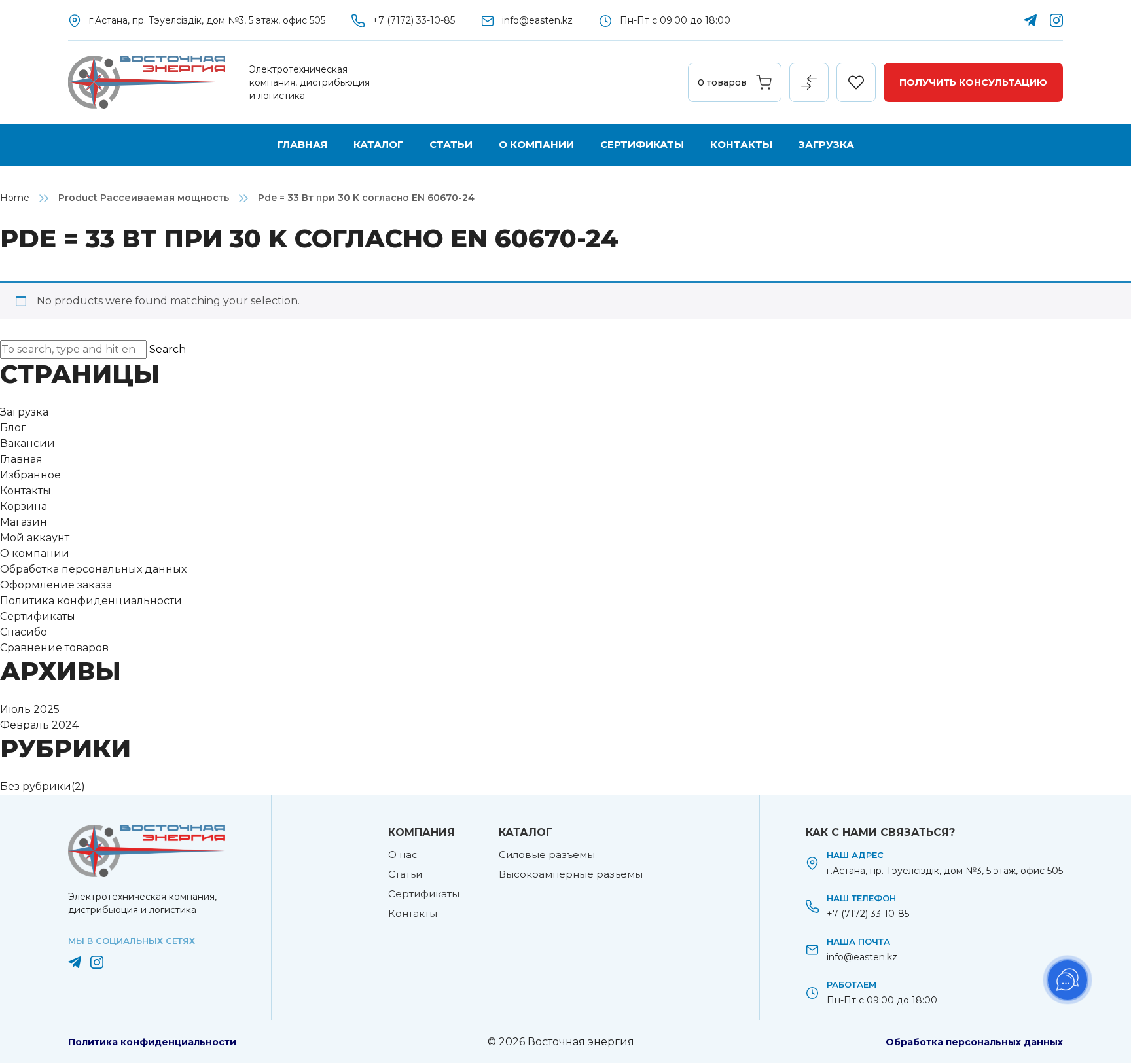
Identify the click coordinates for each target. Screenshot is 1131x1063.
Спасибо (23, 632)
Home (14, 198)
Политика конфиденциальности (91, 600)
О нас (403, 854)
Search (167, 349)
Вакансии (27, 443)
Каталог (378, 144)
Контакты (741, 144)
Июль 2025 (30, 709)
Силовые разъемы (547, 854)
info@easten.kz (537, 20)
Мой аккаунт (34, 538)
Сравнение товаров (54, 647)
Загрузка (826, 144)
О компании (536, 144)
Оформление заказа (56, 585)
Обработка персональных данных (93, 569)
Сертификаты (642, 144)
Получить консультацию (973, 82)
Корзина (23, 506)
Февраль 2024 (39, 725)
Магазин (23, 522)
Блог (13, 428)
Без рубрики (35, 786)
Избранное (30, 475)
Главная (302, 144)
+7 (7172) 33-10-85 (413, 20)
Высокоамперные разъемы (571, 874)
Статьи (451, 144)
